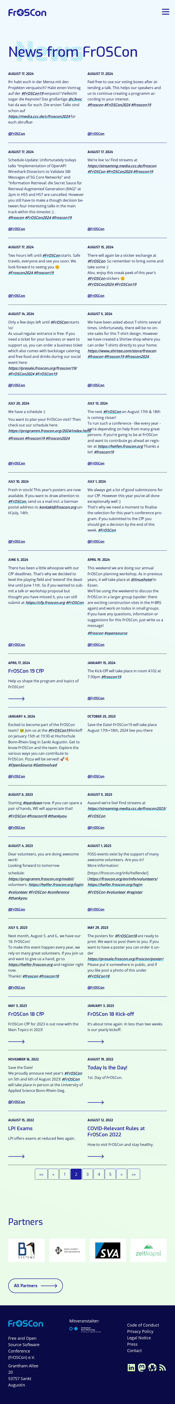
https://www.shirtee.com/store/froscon (122, 350)
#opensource (115, 633)
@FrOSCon (16, 133)
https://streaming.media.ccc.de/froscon (122, 165)
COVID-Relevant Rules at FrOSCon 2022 (116, 1131)
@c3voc (75, 99)
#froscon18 (37, 816)
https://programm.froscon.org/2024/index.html (49, 430)
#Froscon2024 (20, 272)
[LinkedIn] (131, 1367)
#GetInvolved (45, 764)
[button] (41, 1174)
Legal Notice (139, 1337)
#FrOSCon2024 (117, 104)
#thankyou (57, 816)
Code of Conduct (143, 1325)
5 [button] (110, 1174)
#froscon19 (141, 104)
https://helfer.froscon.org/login (55, 884)
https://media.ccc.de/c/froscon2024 (39, 116)
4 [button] (99, 1174)
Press (132, 1344)
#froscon (95, 104)
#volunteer (18, 892)
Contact (134, 1350)
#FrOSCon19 (32, 93)
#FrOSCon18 (126, 935)
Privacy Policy (140, 1331)
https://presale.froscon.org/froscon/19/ (42, 368)
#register (134, 892)
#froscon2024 (137, 356)
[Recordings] (152, 1367)
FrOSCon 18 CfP (26, 1014)
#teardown (32, 802)
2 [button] (76, 1174)
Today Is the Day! (107, 1067)
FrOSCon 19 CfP (26, 671)
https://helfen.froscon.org (120, 446)
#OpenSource (20, 764)
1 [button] (65, 1174)
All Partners (25, 1285)
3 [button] (87, 1174)
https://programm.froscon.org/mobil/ (41, 878)
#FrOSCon (96, 171)
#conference (58, 892)
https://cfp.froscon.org (45, 602)
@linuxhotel (141, 579)
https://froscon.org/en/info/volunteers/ (123, 878)
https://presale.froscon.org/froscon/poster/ (125, 958)
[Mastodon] (142, 1367)
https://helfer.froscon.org (30, 964)
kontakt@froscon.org (57, 507)
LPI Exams (20, 1128)
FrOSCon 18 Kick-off (111, 1014)
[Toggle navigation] (166, 12)
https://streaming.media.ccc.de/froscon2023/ (127, 808)
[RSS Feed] (163, 1367)
